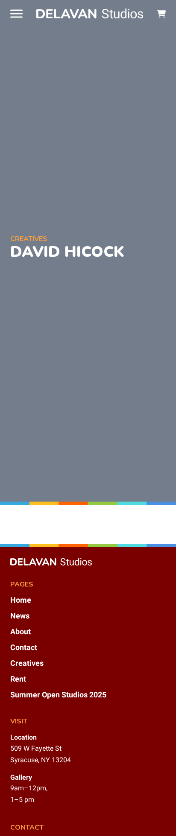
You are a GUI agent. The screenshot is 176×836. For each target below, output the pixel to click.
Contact (23, 647)
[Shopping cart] (161, 14)
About (20, 631)
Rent (18, 678)
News (19, 615)
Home (20, 599)
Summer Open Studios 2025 (58, 694)
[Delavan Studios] (89, 13)
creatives (28, 239)
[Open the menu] (16, 13)
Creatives (27, 663)
